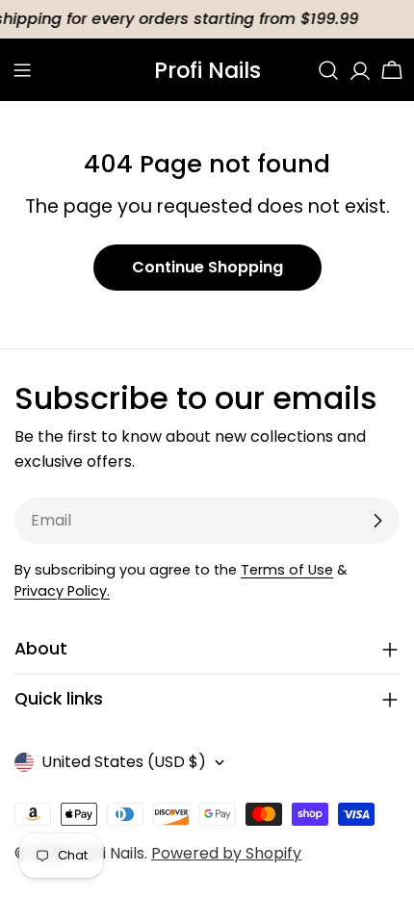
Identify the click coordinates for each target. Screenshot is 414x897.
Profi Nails (207, 70)
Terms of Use (287, 569)
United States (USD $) (123, 762)
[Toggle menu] (22, 70)
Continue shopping (207, 267)
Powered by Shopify (226, 853)
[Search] (328, 70)
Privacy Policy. (62, 591)
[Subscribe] (377, 520)
